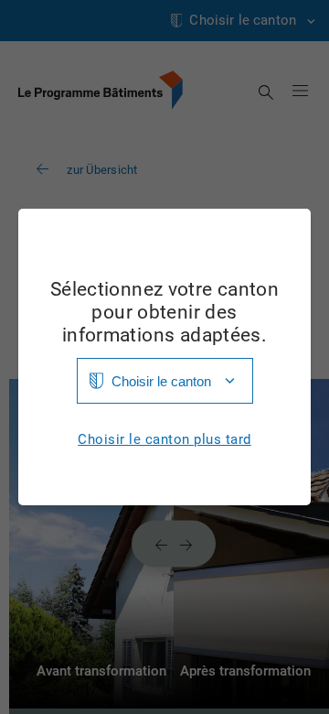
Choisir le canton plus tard (164, 440)
